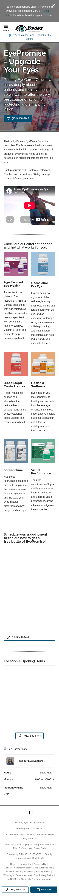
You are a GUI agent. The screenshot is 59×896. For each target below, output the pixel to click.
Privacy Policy (43, 871)
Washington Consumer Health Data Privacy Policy (28, 875)
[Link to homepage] (29, 28)
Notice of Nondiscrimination (18, 867)
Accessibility (40, 864)
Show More (46, 772)
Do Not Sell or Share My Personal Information (29, 879)
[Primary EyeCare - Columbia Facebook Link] (29, 812)
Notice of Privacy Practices (19, 871)
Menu (6, 30)
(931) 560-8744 (29, 838)
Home (13, 864)
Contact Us (25, 864)
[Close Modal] (53, 6)
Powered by (24, 854)
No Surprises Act (43, 867)
